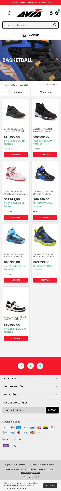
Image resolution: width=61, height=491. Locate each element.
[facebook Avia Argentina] (30, 366)
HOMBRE (13, 85)
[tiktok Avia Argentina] (40, 366)
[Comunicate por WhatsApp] (9, 13)
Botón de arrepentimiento (30, 473)
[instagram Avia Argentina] (21, 366)
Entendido (50, 486)
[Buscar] (54, 25)
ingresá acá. (50, 469)
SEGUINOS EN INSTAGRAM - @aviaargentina (30, 2)
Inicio (4, 85)
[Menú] (4, 13)
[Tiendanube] (30, 477)
